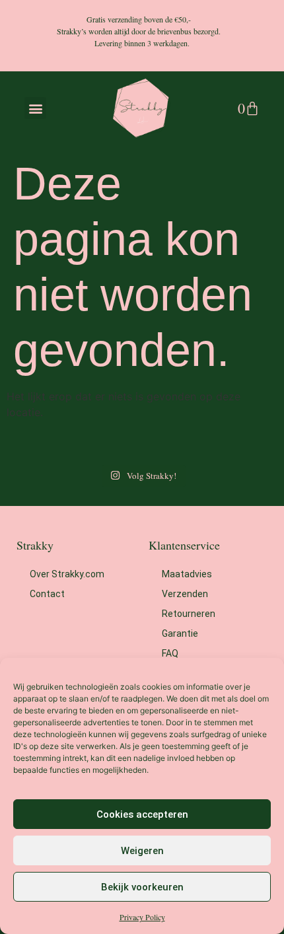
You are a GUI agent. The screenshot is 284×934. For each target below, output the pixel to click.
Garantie (180, 633)
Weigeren (142, 851)
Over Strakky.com (67, 574)
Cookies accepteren (142, 814)
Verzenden (185, 594)
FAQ (170, 653)
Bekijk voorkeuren (142, 887)
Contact (47, 594)
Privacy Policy (142, 917)
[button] (35, 108)
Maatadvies (187, 574)
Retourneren (188, 613)
